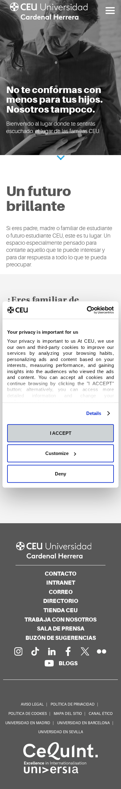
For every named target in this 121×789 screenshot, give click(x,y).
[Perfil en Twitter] (85, 651)
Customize (57, 453)
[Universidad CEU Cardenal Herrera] (60, 550)
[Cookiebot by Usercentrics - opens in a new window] (87, 310)
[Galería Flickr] (102, 651)
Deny (60, 473)
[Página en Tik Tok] (35, 651)
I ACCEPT (60, 432)
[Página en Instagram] (18, 651)
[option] (60, 77)
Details (93, 413)
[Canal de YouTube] (49, 663)
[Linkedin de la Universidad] (51, 651)
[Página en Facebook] (68, 651)
